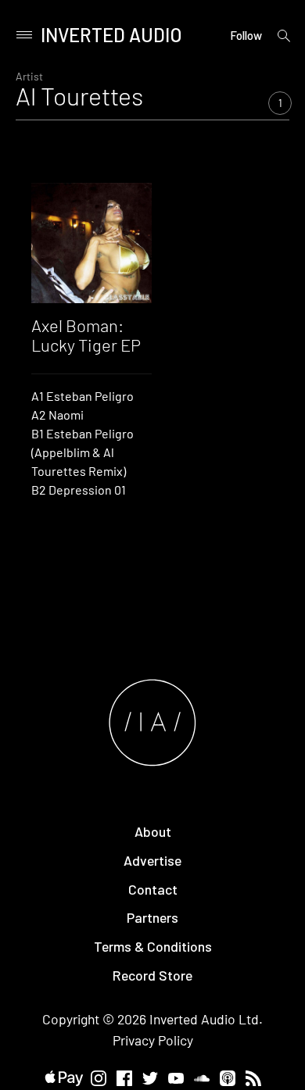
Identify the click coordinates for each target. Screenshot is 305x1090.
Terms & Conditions (153, 946)
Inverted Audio (111, 34)
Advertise (152, 860)
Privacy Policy (153, 1040)
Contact (153, 889)
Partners (152, 917)
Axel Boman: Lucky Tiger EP (86, 334)
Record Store (152, 975)
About (153, 831)
